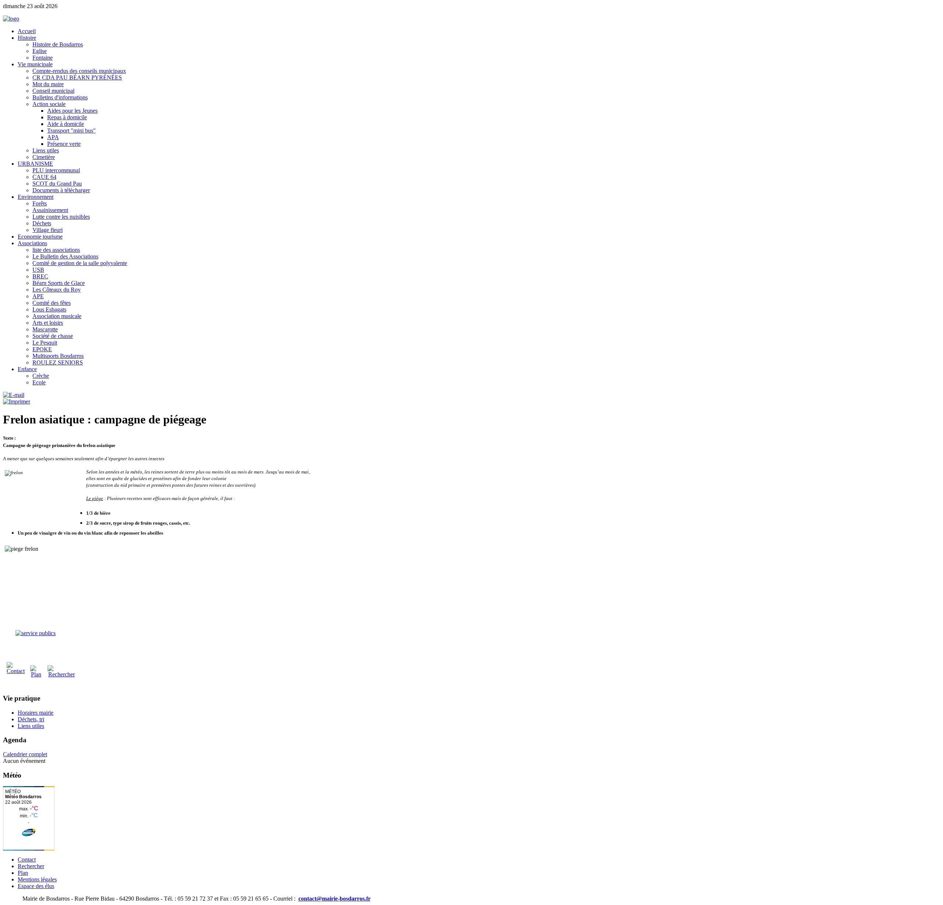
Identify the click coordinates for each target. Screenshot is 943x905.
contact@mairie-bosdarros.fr (334, 898)
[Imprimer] (16, 401)
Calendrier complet (25, 754)
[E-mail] (13, 395)
